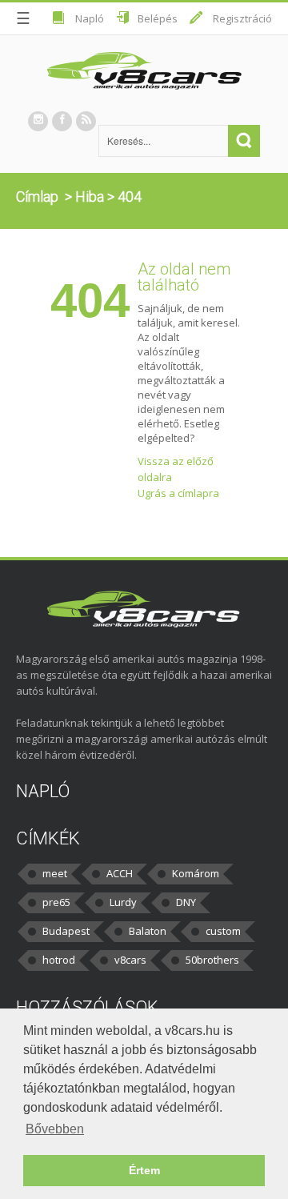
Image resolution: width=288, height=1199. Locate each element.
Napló (89, 18)
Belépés (158, 18)
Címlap (37, 196)
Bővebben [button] (55, 1129)
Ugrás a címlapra (178, 493)
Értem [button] (144, 1170)
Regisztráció (242, 18)
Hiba (89, 196)
